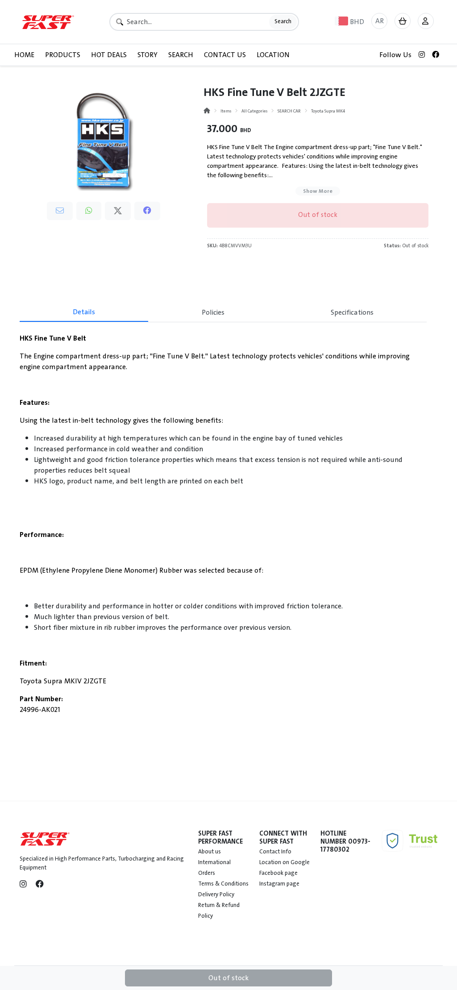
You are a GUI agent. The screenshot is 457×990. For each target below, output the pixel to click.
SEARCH (180, 55)
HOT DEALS (109, 55)
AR (379, 21)
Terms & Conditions (223, 884)
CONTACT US (225, 55)
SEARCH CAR (289, 111)
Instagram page (279, 884)
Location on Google (284, 862)
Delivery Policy (216, 894)
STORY (147, 55)
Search (282, 21)
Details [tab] (84, 312)
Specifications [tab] (352, 312)
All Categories (254, 111)
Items (225, 111)
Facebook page (278, 873)
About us (209, 852)
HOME (24, 55)
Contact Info (275, 852)
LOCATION (273, 55)
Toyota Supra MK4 (328, 111)
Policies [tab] (213, 312)
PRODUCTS (62, 55)
